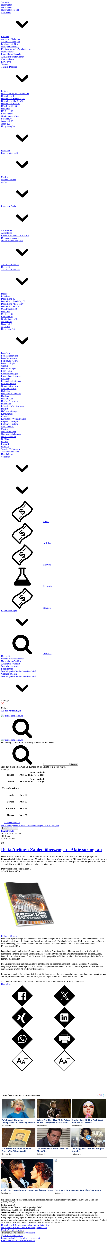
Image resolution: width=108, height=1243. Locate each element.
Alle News (6, 12)
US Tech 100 (7, 111)
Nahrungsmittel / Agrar (11, 434)
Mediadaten (29, 1232)
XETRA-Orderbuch (10, 264)
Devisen (47, 608)
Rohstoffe (5, 444)
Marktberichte (7, 51)
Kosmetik (5, 416)
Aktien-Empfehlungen (29, 1227)
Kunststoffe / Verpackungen (13, 419)
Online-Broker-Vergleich (12, 240)
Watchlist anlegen (9, 674)
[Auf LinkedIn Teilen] (64, 1027)
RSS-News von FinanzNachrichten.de (18, 1240)
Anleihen (47, 543)
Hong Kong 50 (8, 126)
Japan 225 (5, 124)
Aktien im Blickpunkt (10, 39)
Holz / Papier (7, 398)
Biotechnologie (8, 363)
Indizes (4, 91)
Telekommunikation (10, 451)
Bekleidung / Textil (9, 361)
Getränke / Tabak (8, 388)
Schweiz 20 (6, 119)
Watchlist (47, 653)
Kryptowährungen (9, 610)
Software (5, 446)
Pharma (4, 441)
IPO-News (6, 62)
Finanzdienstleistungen (11, 381)
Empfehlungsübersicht (11, 54)
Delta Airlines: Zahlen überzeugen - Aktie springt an (51, 849)
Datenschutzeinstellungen (12, 1233)
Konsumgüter (7, 414)
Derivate (47, 565)
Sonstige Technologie (10, 449)
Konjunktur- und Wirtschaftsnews (16, 49)
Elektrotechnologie (9, 373)
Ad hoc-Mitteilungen (10, 41)
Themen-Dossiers (9, 67)
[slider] (5, 840)
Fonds (46, 521)
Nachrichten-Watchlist (11, 661)
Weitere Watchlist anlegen (12, 658)
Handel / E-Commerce (11, 393)
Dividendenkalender (10, 238)
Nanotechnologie (8, 431)
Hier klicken (6, 984)
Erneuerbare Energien (11, 376)
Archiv (4, 182)
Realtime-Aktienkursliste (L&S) (15, 235)
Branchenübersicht (9, 153)
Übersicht (5, 267)
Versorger (5, 457)
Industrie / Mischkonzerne (12, 406)
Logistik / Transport (10, 421)
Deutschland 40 (8, 96)
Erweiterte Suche (8, 206)
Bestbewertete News (10, 44)
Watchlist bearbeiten (10, 666)
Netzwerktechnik (8, 436)
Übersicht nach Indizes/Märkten (15, 93)
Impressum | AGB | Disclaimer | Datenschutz (21, 1238)
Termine (4, 64)
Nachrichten (6, 5)
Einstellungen (7, 669)
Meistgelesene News (10, 46)
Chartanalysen (7, 59)
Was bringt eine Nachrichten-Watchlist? (18, 671)
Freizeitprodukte (8, 383)
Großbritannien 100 (10, 116)
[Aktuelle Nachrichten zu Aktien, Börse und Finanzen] (12, 716)
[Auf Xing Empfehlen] (22, 1027)
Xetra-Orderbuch (22, 1225)
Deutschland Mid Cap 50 (12, 101)
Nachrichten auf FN (10, 10)
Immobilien (6, 404)
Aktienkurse (6, 230)
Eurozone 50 (7, 113)
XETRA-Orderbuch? (10, 269)
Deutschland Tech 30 (10, 103)
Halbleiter (5, 391)
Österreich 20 (7, 121)
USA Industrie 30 (9, 106)
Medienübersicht (8, 179)
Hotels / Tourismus (9, 401)
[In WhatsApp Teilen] (22, 1049)
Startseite (5, 2)
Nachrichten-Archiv (17, 1230)
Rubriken (5, 36)
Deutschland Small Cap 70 (13, 98)
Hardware (5, 396)
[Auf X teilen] (64, 1005)
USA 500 (5, 108)
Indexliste (5, 296)
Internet (4, 409)
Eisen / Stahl (6, 371)
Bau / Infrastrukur (9, 358)
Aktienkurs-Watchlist (10, 664)
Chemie (4, 366)
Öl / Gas (5, 439)
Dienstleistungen (8, 368)
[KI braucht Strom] (28, 933)
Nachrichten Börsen (10, 1227)
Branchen (5, 150)
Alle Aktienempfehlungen (12, 57)
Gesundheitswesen (9, 386)
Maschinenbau (7, 426)
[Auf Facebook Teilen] (22, 1005)
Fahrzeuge (5, 378)
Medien (4, 177)
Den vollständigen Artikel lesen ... (16, 869)
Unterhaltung (7, 454)
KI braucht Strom (9, 936)
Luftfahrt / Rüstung (9, 424)
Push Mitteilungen (9, 828)
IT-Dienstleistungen (10, 411)
